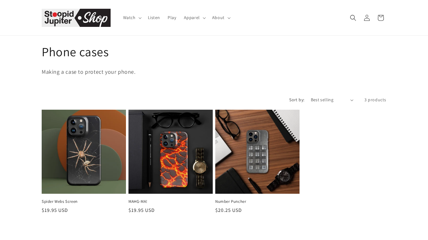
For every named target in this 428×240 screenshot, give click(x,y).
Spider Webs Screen (60, 201)
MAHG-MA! (138, 201)
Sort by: (296, 99)
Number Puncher (230, 201)
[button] (131, 17)
